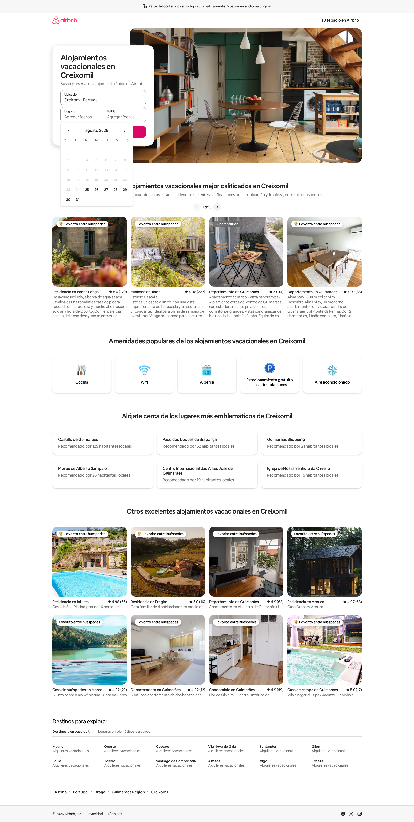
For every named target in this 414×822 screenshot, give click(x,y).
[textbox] (81, 117)
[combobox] (103, 100)
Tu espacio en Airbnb (340, 20)
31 (77, 199)
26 (96, 189)
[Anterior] (197, 207)
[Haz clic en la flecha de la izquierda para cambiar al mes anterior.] (68, 130)
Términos (115, 814)
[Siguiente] (217, 207)
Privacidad (95, 814)
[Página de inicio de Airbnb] (64, 20)
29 (125, 189)
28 (115, 189)
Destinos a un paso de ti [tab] (71, 731)
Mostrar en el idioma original (249, 6)
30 (68, 199)
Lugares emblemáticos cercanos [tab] (124, 731)
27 (106, 189)
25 (87, 189)
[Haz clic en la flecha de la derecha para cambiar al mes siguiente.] (124, 130)
